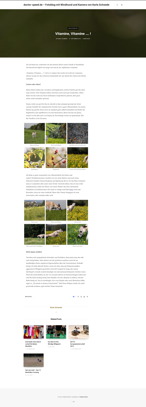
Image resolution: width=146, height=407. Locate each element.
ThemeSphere (83, 397)
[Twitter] (15, 74)
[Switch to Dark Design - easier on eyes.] (117, 4)
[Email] (15, 83)
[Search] (121, 5)
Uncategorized (73, 28)
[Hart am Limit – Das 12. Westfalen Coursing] (34, 360)
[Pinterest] (15, 78)
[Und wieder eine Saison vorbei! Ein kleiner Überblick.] (34, 332)
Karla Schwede (62, 38)
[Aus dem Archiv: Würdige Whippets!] (56, 332)
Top (73, 401)
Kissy (71, 189)
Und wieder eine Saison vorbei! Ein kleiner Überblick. (33, 344)
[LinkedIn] (84, 296)
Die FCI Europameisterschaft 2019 (77, 344)
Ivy (33, 110)
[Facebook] (15, 69)
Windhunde (28, 296)
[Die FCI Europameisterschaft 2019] (79, 332)
